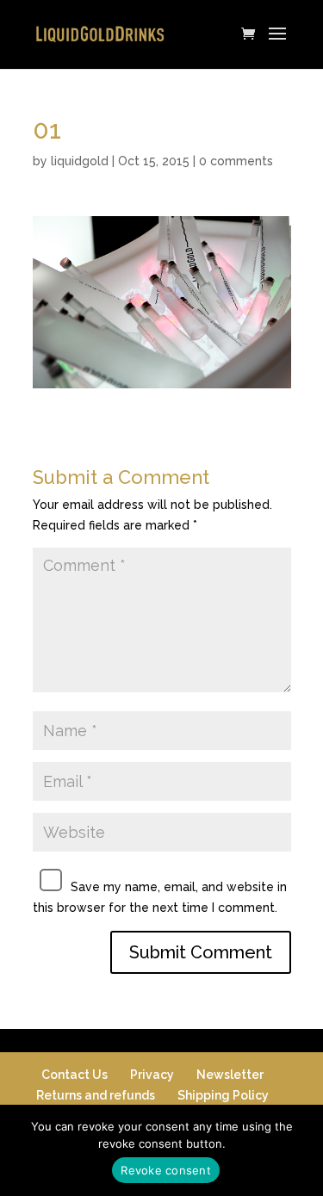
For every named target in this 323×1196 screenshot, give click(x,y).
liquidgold (80, 161)
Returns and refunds (95, 1095)
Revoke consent (166, 1170)
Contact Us (74, 1074)
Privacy (152, 1074)
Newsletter (230, 1074)
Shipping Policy (223, 1095)
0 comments (236, 161)
